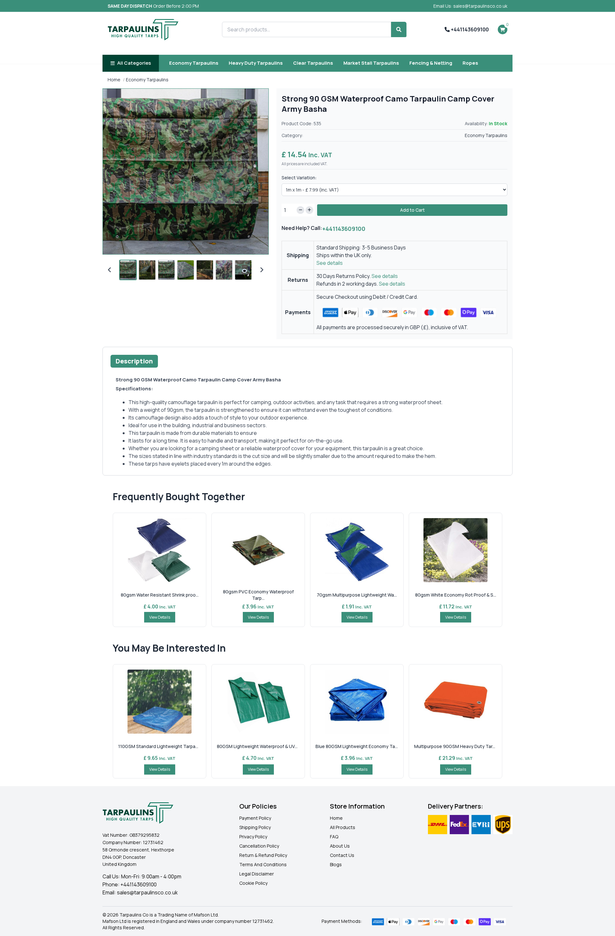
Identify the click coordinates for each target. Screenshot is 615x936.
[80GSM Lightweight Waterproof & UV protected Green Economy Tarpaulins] (258, 702)
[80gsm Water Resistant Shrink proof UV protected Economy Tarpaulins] (159, 550)
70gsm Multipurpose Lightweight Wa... (357, 595)
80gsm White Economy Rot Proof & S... (455, 595)
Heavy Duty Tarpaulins (256, 63)
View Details (159, 617)
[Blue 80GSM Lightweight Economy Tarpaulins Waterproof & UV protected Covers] (357, 702)
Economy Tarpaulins (193, 63)
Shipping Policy (255, 827)
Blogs (336, 864)
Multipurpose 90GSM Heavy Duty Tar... (454, 746)
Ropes (470, 63)
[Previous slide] (109, 270)
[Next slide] (261, 270)
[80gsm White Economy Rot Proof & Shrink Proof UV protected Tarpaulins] (455, 550)
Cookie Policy (253, 883)
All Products (342, 827)
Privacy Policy (253, 837)
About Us (340, 846)
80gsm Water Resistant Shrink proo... (160, 595)
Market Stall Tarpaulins (371, 63)
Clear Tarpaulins (313, 63)
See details (329, 262)
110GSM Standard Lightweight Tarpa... (158, 746)
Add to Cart (412, 210)
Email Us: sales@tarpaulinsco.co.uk (470, 6)
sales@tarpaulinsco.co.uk (147, 892)
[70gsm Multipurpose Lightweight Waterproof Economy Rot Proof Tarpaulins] (357, 550)
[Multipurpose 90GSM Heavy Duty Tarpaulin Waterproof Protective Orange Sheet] (455, 702)
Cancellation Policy (259, 846)
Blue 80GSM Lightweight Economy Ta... (357, 746)
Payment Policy (255, 818)
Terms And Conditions (263, 864)
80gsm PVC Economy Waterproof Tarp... (258, 595)
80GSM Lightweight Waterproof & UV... (257, 746)
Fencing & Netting (430, 63)
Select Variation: (299, 178)
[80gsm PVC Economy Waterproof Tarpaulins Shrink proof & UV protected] (258, 550)
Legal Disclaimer (256, 874)
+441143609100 (469, 29)
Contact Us (342, 855)
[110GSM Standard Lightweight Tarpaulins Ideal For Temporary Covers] (159, 702)
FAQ (334, 837)
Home (114, 80)
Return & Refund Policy (263, 855)
